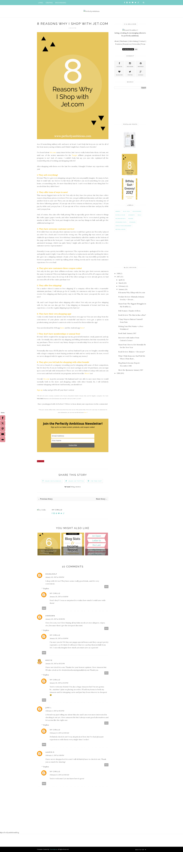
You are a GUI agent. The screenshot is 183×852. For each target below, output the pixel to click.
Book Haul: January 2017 (127, 333)
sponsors (132, 222)
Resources (127, 44)
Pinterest (141, 66)
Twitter (130, 75)
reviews (130, 218)
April (120, 280)
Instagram (130, 66)
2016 (118, 373)
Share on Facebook (53, 481)
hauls (139, 215)
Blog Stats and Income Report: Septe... (46, 551)
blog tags (126, 211)
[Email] (2, 434)
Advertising (133, 41)
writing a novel (120, 229)
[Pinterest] (2, 428)
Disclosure (124, 41)
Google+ (140, 75)
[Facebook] (2, 418)
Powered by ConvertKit (72, 449)
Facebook (119, 66)
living (73, 487)
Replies (46, 589)
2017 (118, 277)
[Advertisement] (130, 105)
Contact (142, 41)
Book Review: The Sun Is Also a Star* (132, 315)
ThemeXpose (53, 849)
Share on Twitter (76, 481)
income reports (120, 218)
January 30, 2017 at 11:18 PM (59, 597)
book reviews (137, 211)
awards (117, 211)
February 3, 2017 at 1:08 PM (54, 755)
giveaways (131, 215)
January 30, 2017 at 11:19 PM (59, 638)
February (122, 286)
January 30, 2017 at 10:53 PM (55, 664)
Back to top (140, 849)
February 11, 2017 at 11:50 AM (59, 733)
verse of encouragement (123, 226)
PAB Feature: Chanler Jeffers (129, 311)
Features (118, 44)
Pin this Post (96, 481)
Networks (136, 44)
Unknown (50, 616)
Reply (106, 586)
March (121, 283)
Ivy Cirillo (57, 510)
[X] (2, 423)
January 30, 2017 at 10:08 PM (55, 619)
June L (48, 708)
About (116, 41)
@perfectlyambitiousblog (9, 832)
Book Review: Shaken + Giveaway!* (131, 352)
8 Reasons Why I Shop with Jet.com (131, 293)
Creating (49, 3)
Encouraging (60, 3)
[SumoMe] (2, 439)
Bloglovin (119, 75)
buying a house (120, 215)
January (121, 289)
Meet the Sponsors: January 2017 (130, 370)
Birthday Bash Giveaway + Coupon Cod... (95, 551)
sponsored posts (120, 222)
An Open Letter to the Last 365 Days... (71, 552)
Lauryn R (49, 752)
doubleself (51, 574)
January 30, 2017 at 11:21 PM (59, 683)
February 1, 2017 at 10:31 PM (54, 711)
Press (143, 44)
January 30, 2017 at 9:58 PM (54, 577)
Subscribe (73, 445)
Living (40, 3)
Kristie (48, 660)
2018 (118, 274)
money (78, 487)
